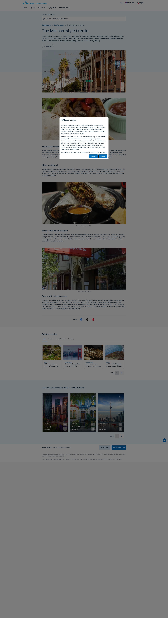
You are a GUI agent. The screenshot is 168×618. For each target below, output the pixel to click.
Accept (103, 156)
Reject (93, 156)
